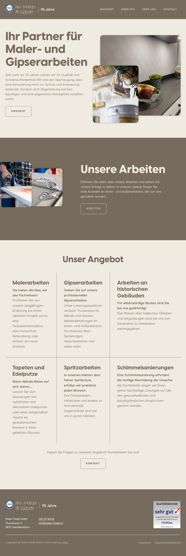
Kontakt (170, 9)
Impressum (144, 542)
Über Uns (149, 9)
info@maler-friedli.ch (51, 523)
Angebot (18, 111)
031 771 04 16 (46, 519)
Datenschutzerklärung (168, 542)
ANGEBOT (107, 9)
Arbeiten (128, 9)
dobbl (65, 542)
